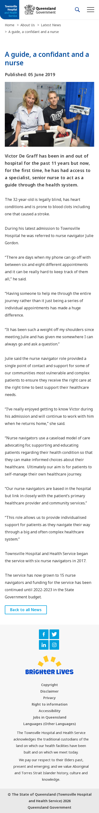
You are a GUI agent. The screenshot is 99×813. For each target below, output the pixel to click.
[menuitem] (49, 684)
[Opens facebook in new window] (44, 634)
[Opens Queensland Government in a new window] (40, 9)
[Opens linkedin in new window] (44, 645)
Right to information (50, 704)
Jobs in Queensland (49, 717)
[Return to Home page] (9, 10)
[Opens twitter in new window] (54, 634)
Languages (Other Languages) (49, 723)
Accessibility (50, 710)
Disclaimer (49, 691)
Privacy (49, 697)
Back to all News (26, 609)
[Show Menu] (90, 9)
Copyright (49, 684)
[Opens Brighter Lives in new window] (49, 664)
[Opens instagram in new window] (54, 645)
